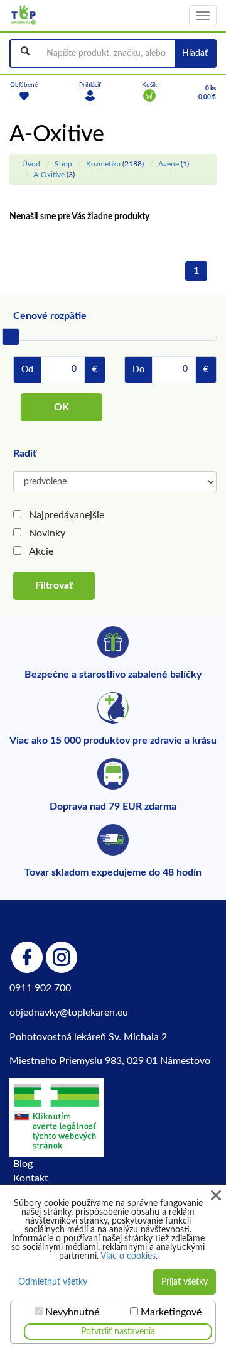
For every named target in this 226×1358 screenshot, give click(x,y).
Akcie (41, 551)
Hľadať (195, 53)
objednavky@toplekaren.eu (68, 1013)
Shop (63, 164)
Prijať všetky (184, 1282)
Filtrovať (54, 585)
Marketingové (171, 1312)
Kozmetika (103, 164)
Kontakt (30, 1178)
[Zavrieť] (216, 1196)
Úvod (31, 164)
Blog (23, 1164)
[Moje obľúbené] (24, 95)
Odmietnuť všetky (52, 1282)
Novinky (47, 533)
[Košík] (149, 95)
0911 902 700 (40, 988)
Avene (168, 164)
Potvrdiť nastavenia (118, 1331)
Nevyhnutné (72, 1312)
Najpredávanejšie (66, 515)
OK (61, 407)
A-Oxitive (49, 174)
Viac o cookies (128, 1256)
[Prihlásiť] (90, 95)
